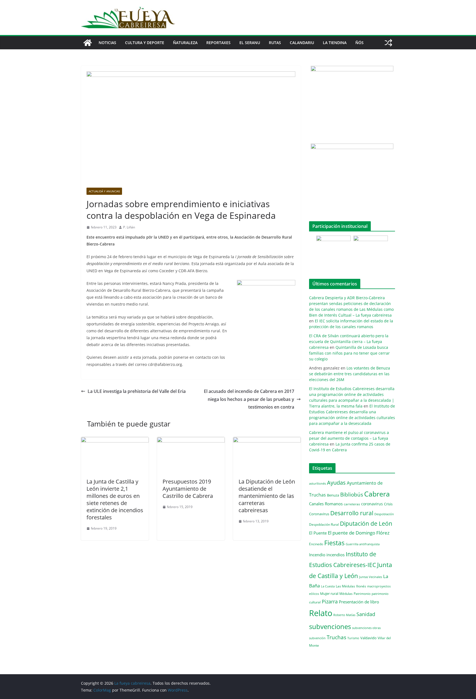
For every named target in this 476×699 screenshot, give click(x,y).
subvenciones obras (366, 628)
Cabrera (377, 493)
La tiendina (335, 42)
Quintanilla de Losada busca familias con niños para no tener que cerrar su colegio (349, 353)
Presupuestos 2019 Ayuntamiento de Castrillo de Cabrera (188, 489)
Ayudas (336, 482)
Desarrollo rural (351, 513)
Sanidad (365, 614)
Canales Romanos (326, 504)
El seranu (249, 42)
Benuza (333, 495)
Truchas (336, 637)
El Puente (318, 533)
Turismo (353, 638)
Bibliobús (351, 494)
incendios (335, 554)
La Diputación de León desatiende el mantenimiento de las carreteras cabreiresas (267, 496)
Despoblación (384, 514)
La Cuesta (328, 586)
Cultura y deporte (144, 42)
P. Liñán (129, 227)
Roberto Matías (344, 615)
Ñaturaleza (185, 42)
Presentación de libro (359, 601)
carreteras (352, 504)
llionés (361, 586)
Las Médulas (345, 586)
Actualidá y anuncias (104, 191)
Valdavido (368, 637)
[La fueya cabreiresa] (87, 42)
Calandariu (302, 42)
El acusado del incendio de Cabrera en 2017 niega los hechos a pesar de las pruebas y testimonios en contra (249, 399)
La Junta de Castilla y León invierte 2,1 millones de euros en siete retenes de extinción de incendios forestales (114, 499)
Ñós (359, 42)
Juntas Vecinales (370, 577)
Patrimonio (362, 593)
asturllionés (317, 483)
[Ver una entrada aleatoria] (388, 42)
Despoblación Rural (324, 524)
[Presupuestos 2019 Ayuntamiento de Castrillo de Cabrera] (191, 441)
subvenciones (330, 626)
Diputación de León (366, 523)
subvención (317, 638)
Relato (320, 613)
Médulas (346, 593)
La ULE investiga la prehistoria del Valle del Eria (137, 391)
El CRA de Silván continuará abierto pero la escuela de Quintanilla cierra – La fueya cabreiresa (348, 341)
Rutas (275, 42)
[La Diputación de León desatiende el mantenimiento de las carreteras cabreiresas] (267, 441)
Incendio (317, 555)
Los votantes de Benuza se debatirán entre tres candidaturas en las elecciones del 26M (349, 373)
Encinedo (316, 544)
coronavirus (372, 503)
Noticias (107, 42)
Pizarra (330, 601)
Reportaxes (218, 42)
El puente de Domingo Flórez (359, 533)
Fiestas (334, 542)
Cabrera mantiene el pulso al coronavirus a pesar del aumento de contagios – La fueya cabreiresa (349, 438)
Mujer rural (329, 593)
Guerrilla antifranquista (363, 544)
